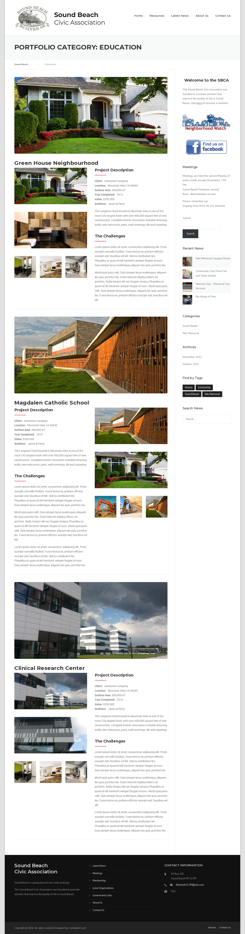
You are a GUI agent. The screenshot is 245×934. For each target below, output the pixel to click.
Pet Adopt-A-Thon (206, 296)
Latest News (180, 15)
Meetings (97, 873)
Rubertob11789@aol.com (190, 884)
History (188, 387)
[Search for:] (207, 419)
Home (138, 15)
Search (186, 218)
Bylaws (212, 927)
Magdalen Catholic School (51, 402)
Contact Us (223, 15)
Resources (156, 15)
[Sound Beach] (60, 20)
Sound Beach (190, 326)
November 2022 (192, 357)
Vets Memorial (191, 333)
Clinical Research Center (49, 668)
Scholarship (204, 387)
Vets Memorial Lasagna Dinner (213, 258)
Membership (99, 880)
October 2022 (191, 364)
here (199, 103)
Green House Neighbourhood (56, 163)
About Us (202, 15)
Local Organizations (103, 888)
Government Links (102, 895)
